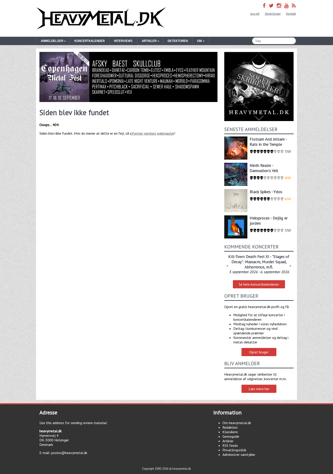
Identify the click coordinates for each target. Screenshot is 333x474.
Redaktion (230, 427)
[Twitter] (271, 5)
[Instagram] (279, 5)
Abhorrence (254, 267)
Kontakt (291, 14)
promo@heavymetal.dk (69, 452)
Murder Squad (274, 261)
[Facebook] (264, 5)
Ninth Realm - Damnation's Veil (264, 168)
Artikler (228, 441)
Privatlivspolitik (234, 450)
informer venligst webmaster (152, 133)
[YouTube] (286, 5)
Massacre (252, 261)
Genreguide (230, 436)
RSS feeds (230, 445)
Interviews (123, 41)
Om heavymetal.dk (236, 423)
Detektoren (178, 41)
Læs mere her (259, 388)
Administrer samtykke (238, 454)
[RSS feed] (294, 5)
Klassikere (230, 432)
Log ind (254, 14)
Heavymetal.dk (101, 18)
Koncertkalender (89, 41)
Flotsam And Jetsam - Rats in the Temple (268, 141)
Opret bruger (273, 14)
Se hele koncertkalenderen (259, 284)
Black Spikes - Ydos (266, 191)
